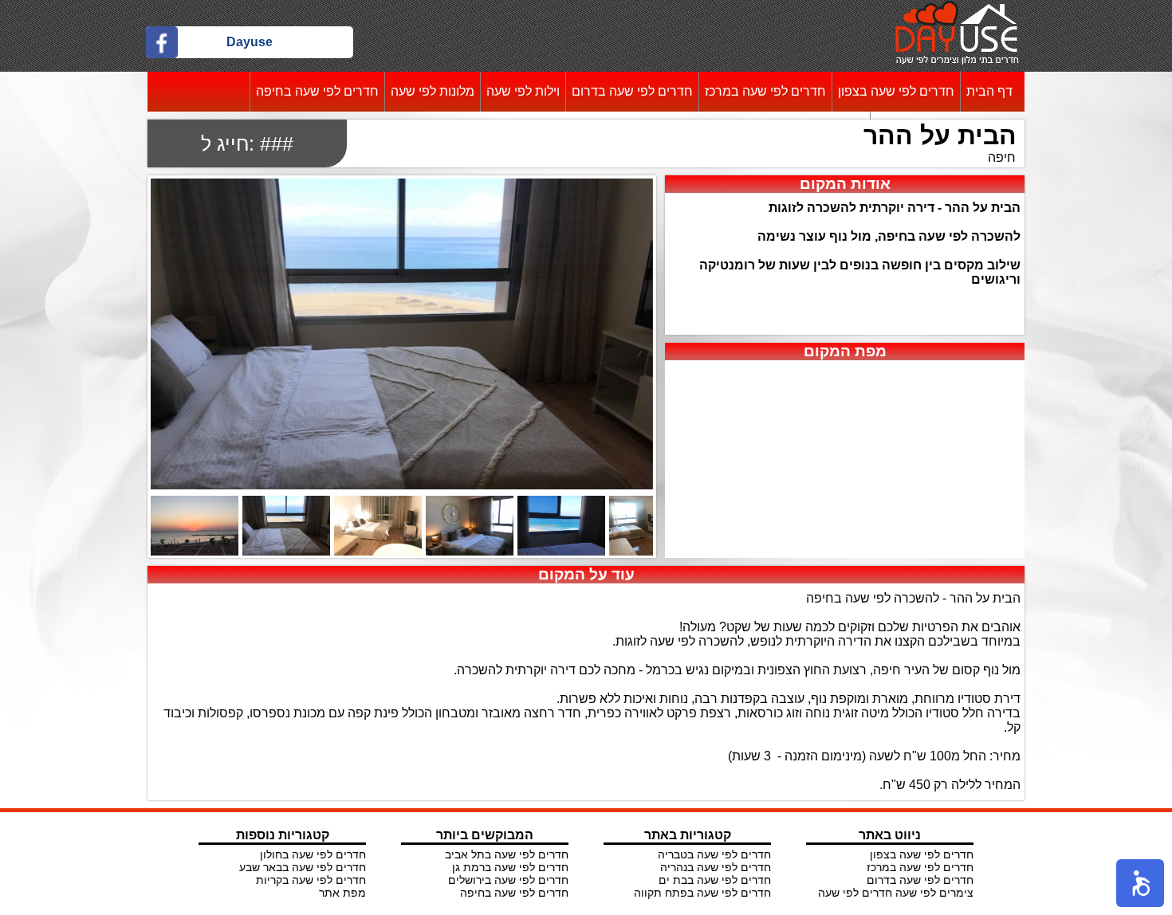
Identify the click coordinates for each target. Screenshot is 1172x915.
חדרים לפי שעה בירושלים (508, 880)
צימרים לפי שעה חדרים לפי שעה (895, 892)
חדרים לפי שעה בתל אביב (506, 854)
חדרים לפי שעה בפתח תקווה (702, 892)
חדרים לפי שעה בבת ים (715, 880)
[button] (1140, 883)
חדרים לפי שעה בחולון (313, 854)
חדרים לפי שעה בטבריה (714, 854)
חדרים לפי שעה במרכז (765, 91)
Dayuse (249, 42)
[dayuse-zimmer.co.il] (957, 60)
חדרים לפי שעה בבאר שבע (302, 867)
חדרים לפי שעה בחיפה (317, 91)
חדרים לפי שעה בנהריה (715, 867)
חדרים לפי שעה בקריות (311, 880)
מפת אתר (342, 892)
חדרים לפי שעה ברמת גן (510, 867)
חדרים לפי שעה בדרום (632, 91)
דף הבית (989, 91)
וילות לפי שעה (523, 91)
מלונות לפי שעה (432, 91)
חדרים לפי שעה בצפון (896, 91)
